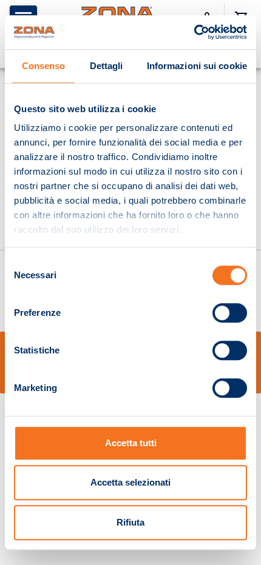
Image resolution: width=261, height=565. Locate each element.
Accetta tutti (131, 443)
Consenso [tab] (44, 66)
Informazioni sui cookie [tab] (197, 66)
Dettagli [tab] (106, 66)
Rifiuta (130, 522)
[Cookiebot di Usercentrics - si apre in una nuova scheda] (194, 32)
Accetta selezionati (130, 482)
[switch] (229, 313)
